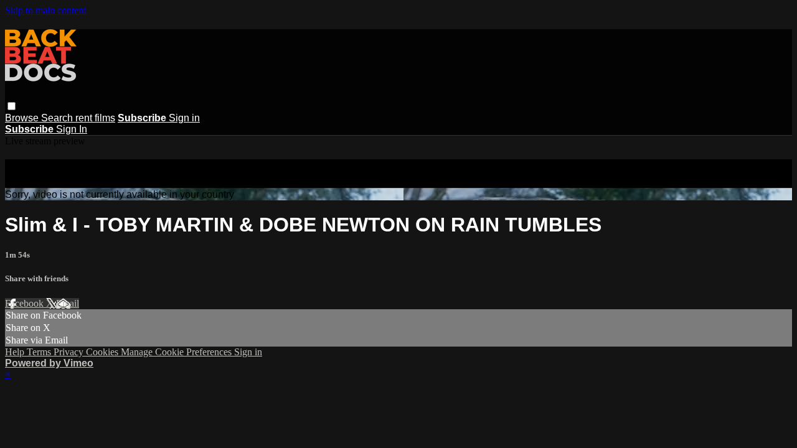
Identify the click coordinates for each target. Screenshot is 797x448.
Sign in (184, 118)
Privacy (70, 352)
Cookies (103, 352)
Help (16, 352)
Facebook (25, 303)
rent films (95, 118)
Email (67, 303)
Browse (23, 118)
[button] (11, 106)
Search (58, 118)
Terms (40, 352)
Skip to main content (45, 10)
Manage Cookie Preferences (177, 352)
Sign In (71, 129)
